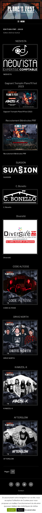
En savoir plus (30, 510)
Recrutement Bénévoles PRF (21, 120)
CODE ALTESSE (21, 266)
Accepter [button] (11, 510)
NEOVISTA (20, 41)
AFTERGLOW (21, 417)
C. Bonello (21, 186)
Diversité (21, 216)
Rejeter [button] (20, 510)
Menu (22, 21)
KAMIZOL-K (21, 367)
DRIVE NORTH (21, 316)
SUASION (21, 162)
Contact (21, 491)
